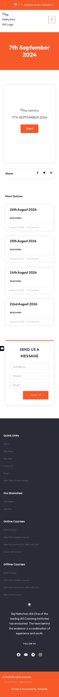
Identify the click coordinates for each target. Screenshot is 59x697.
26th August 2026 (23, 210)
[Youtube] (25, 654)
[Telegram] (33, 654)
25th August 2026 (23, 241)
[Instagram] (40, 654)
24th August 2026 (23, 272)
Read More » (16, 218)
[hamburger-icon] (51, 19)
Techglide (42, 689)
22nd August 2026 (23, 304)
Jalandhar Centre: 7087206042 (37, 5)
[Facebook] (18, 654)
